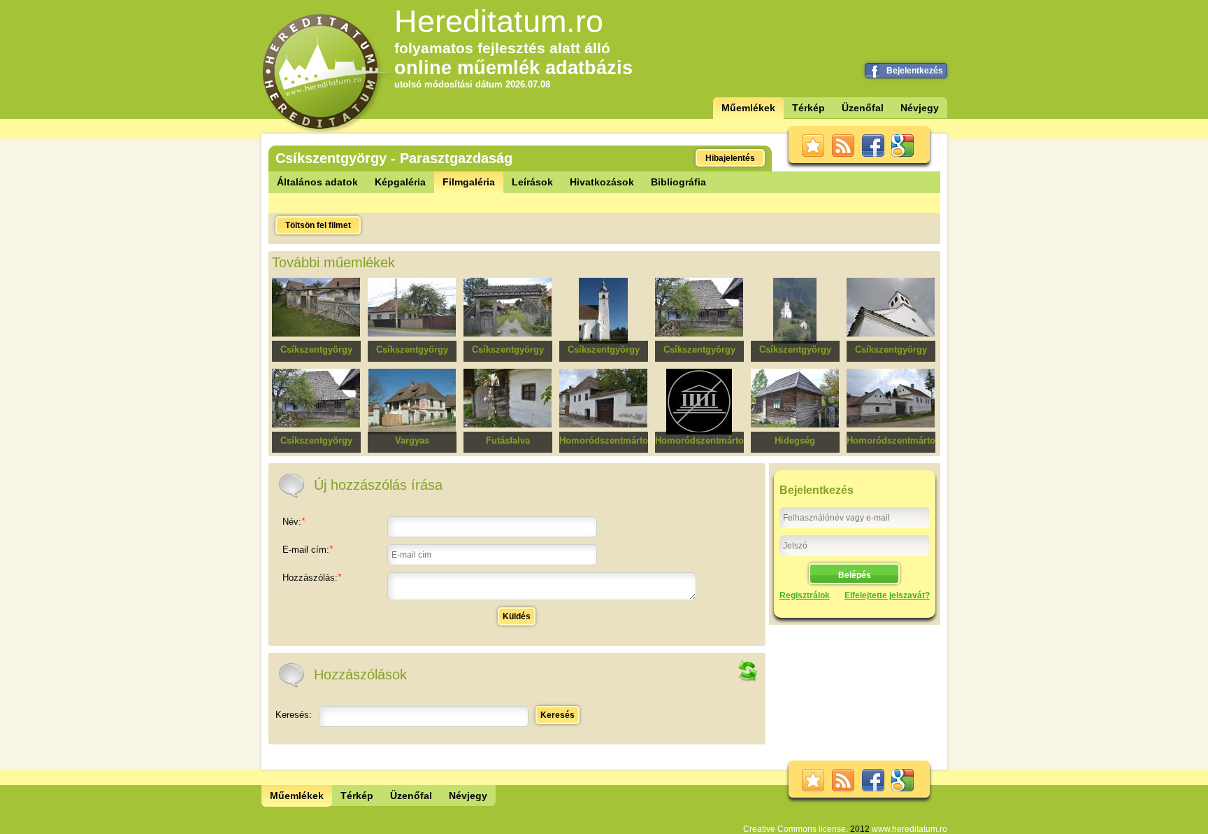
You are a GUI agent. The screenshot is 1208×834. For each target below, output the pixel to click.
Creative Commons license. (795, 829)
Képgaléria (400, 182)
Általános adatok (317, 182)
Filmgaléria (469, 182)
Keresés (557, 715)
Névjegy (919, 107)
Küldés (517, 616)
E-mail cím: (307, 549)
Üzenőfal (863, 107)
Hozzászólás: (311, 577)
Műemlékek (748, 107)
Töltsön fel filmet (318, 225)
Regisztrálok (804, 595)
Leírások (532, 182)
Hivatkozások (602, 182)
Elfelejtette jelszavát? (887, 595)
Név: (293, 521)
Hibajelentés (730, 158)
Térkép (808, 107)
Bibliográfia (678, 182)
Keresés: (293, 714)
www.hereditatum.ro (909, 829)
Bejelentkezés (914, 71)
